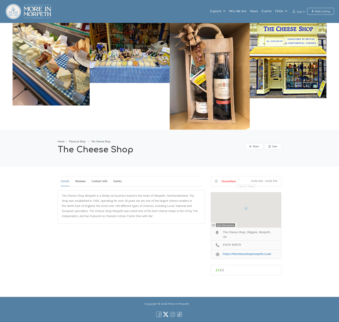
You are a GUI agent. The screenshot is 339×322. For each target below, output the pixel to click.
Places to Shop (77, 141)
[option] (50, 64)
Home (61, 141)
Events (267, 11)
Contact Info (100, 181)
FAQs (279, 11)
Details (65, 181)
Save (274, 146)
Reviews (80, 181)
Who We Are (237, 11)
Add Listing (322, 11)
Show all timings (247, 186)
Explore (215, 11)
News (254, 11)
